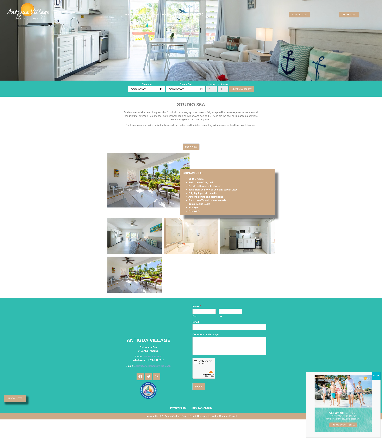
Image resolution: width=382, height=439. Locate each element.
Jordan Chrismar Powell (224, 416)
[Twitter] (148, 376)
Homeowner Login (201, 408)
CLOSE (376, 376)
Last (220, 316)
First (194, 316)
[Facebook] (140, 376)
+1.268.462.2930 (153, 356)
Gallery (192, 14)
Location (166, 14)
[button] (136, 14)
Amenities (179, 14)
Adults (211, 84)
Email (196, 321)
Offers (154, 14)
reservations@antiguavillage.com (152, 366)
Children (223, 84)
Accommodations (135, 14)
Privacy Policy (178, 408)
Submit (199, 386)
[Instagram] (156, 376)
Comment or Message (206, 334)
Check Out (186, 84)
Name (196, 306)
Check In (147, 84)
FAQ (200, 14)
